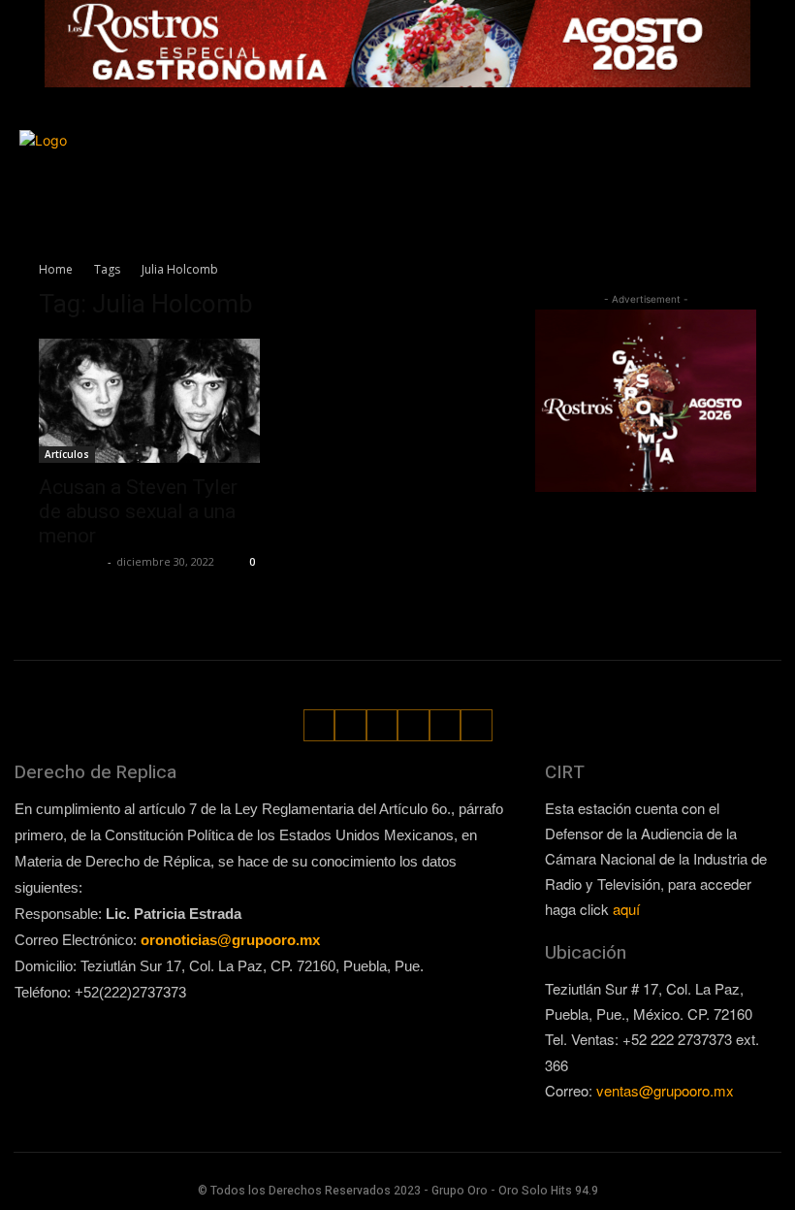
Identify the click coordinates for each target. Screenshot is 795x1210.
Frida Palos (71, 561)
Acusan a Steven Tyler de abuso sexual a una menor (138, 511)
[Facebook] (670, 153)
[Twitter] (759, 153)
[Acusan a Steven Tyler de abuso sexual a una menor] (149, 401)
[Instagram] (699, 153)
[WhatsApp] (734, 183)
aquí (626, 909)
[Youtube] (763, 183)
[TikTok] (729, 153)
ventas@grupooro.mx (665, 1090)
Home (56, 269)
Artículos (67, 454)
